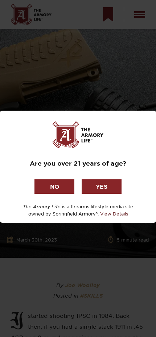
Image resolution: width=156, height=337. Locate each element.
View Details (114, 214)
